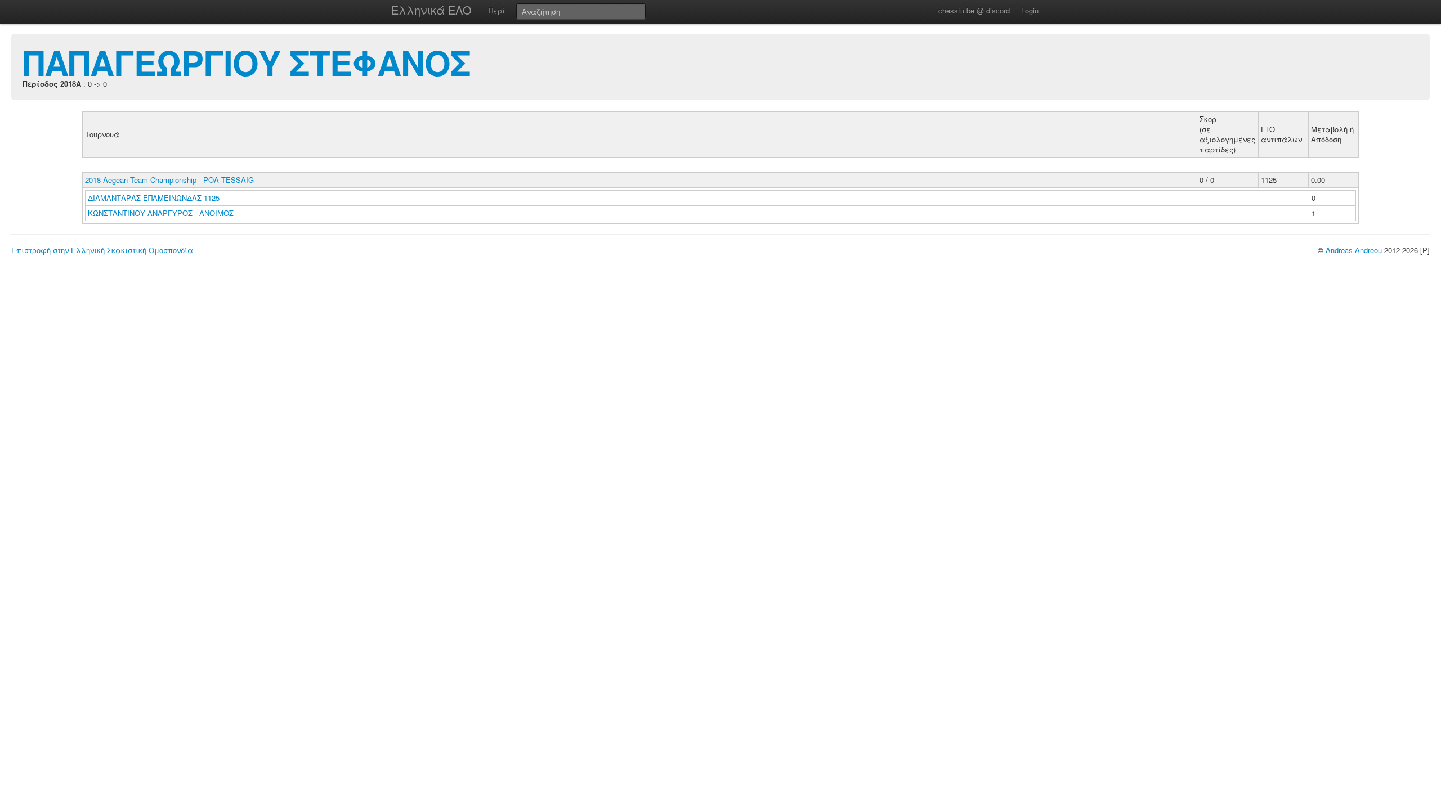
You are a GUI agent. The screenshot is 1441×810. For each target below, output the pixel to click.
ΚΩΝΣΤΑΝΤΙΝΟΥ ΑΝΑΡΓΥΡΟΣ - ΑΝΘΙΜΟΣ (162, 213)
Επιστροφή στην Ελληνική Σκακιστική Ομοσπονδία (102, 250)
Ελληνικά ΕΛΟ (431, 10)
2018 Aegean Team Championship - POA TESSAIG (169, 179)
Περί (497, 10)
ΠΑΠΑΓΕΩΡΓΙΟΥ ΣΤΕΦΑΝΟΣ (247, 62)
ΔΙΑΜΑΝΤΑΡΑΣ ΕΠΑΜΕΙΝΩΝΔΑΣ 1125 (154, 197)
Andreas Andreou (1354, 250)
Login (1030, 10)
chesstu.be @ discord (974, 10)
